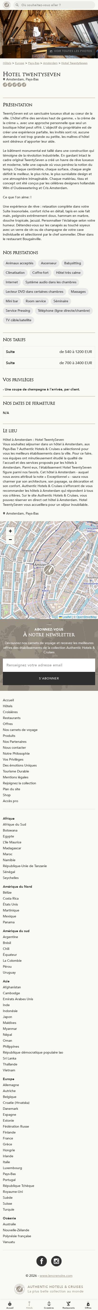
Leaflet (66, 617)
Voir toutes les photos (73, 51)
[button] (49, 570)
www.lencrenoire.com (56, 1275)
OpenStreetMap (86, 617)
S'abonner (49, 678)
